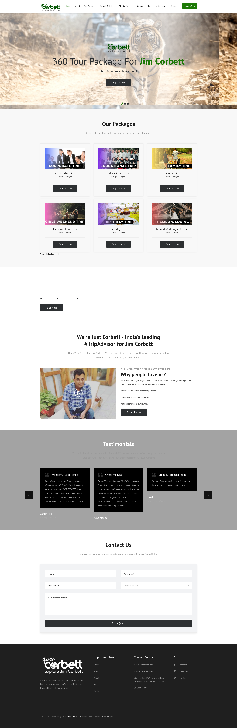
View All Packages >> (49, 254)
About (77, 6)
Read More (51, 307)
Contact (173, 6)
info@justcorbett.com (144, 664)
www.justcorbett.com (143, 671)
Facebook (183, 664)
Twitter (182, 678)
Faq (95, 684)
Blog (149, 6)
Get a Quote (118, 623)
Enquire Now (189, 6)
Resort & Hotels (107, 6)
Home (68, 6)
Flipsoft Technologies (103, 716)
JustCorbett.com (74, 716)
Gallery (139, 6)
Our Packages (90, 6)
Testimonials (160, 6)
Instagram (183, 671)
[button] (5, 64)
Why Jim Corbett (125, 6)
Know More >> (133, 412)
